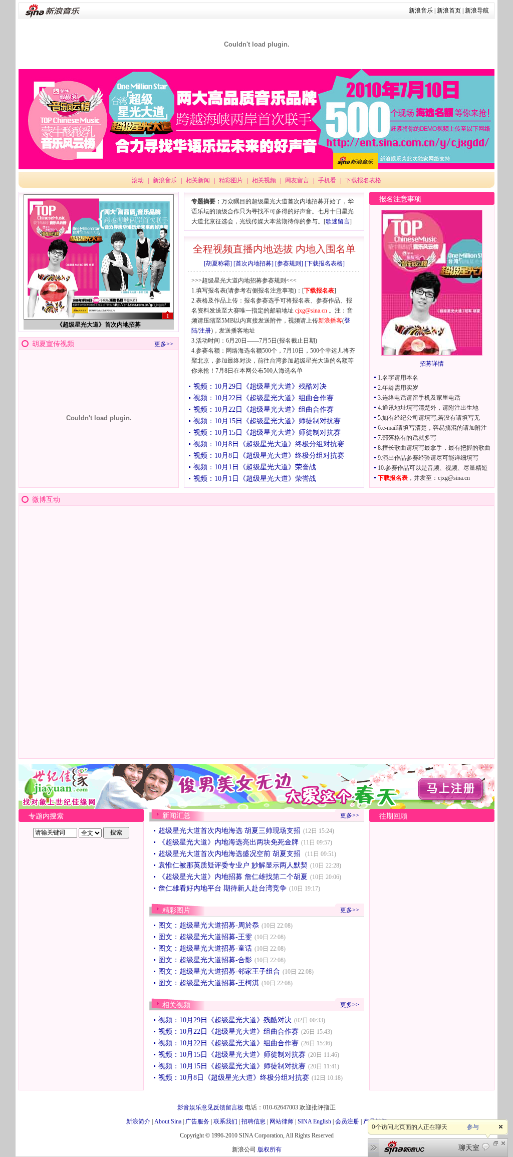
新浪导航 (477, 10)
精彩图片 (231, 180)
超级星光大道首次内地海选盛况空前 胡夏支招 (230, 853)
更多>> (163, 344)
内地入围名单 (326, 248)
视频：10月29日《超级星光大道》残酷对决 (260, 386)
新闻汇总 (176, 815)
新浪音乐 (421, 10)
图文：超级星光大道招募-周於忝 (208, 925)
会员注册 (347, 1121)
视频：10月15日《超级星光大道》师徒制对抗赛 (267, 421)
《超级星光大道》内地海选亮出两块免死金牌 (228, 842)
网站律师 (282, 1121)
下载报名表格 (363, 180)
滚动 (138, 180)
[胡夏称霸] (218, 263)
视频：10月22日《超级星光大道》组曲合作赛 (263, 398)
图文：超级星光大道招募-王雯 (205, 937)
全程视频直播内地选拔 (243, 248)
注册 (205, 330)
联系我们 (225, 1121)
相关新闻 (198, 180)
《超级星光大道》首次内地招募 (99, 324)
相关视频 (264, 180)
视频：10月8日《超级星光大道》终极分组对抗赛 (268, 444)
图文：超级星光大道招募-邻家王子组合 (219, 971)
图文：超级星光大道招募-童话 (205, 948)
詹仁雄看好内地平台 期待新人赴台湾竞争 (222, 888)
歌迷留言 (338, 221)
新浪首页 (449, 10)
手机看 (327, 180)
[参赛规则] (289, 263)
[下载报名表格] (325, 263)
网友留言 (297, 180)
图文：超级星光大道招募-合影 (205, 960)
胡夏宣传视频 (53, 344)
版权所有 (270, 1149)
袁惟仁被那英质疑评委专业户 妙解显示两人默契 (233, 865)
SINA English (314, 1121)
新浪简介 (138, 1121)
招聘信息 (253, 1121)
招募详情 (432, 363)
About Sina (167, 1121)
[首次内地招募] (253, 263)
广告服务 (197, 1121)
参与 (473, 1126)
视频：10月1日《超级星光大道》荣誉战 (254, 467)
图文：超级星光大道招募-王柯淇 (208, 983)
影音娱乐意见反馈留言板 (210, 1107)
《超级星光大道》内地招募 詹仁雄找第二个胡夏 (233, 877)
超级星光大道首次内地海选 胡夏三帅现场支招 (229, 830)
